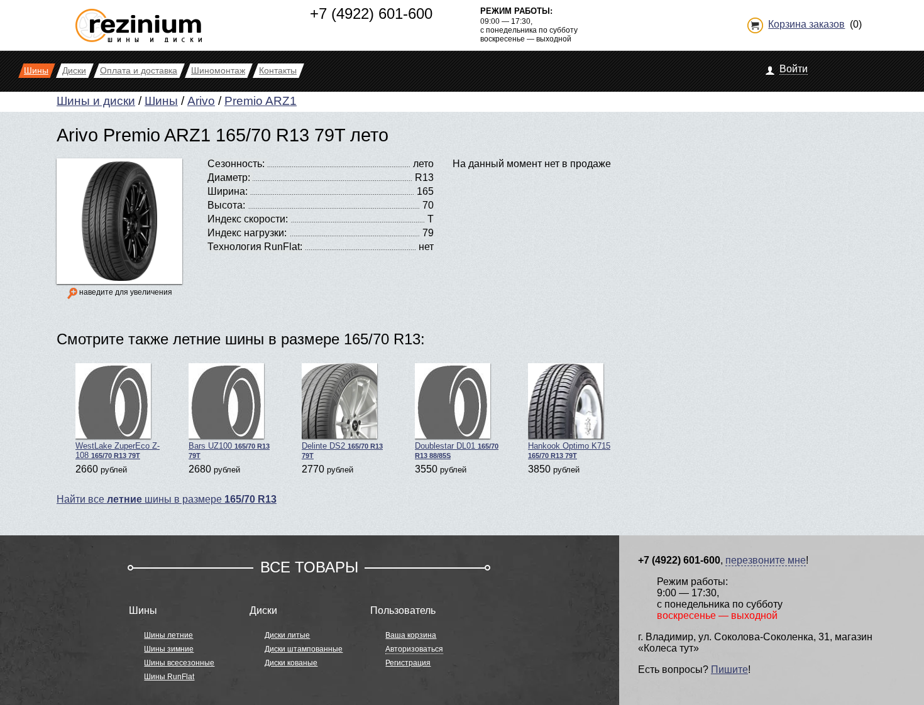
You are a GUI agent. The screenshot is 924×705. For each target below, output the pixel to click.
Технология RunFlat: (254, 246)
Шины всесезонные (179, 663)
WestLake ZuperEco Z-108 (117, 450)
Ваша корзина (410, 635)
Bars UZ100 (229, 450)
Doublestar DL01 (456, 450)
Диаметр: (228, 177)
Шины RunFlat (169, 676)
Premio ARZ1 (260, 100)
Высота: (226, 205)
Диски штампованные (304, 649)
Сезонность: (236, 163)
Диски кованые (291, 663)
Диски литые (287, 635)
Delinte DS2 (342, 450)
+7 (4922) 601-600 (371, 13)
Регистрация (408, 663)
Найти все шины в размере (167, 499)
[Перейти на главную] (138, 20)
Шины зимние (169, 649)
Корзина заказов (806, 24)
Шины (161, 100)
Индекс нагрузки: (247, 232)
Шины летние (168, 635)
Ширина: (227, 191)
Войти (793, 68)
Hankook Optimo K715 (569, 450)
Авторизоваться (414, 649)
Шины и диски (96, 100)
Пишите (729, 669)
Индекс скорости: (247, 219)
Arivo (201, 100)
